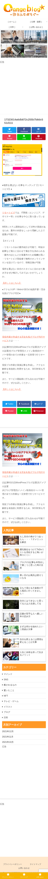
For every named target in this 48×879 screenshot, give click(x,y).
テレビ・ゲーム (11, 701)
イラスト (8, 707)
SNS (6, 679)
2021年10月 (8, 742)
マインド (8, 674)
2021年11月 (7, 737)
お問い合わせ (24, 868)
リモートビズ (8, 213)
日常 (6, 717)
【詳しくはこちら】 (11, 283)
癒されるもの (10, 685)
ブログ (7, 712)
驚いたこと (9, 690)
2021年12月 (8, 731)
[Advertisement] (24, 88)
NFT (6, 696)
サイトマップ (35, 864)
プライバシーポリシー (12, 864)
